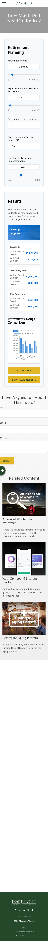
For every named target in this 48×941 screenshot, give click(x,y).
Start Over (24, 370)
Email (3, 422)
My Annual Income (17, 60)
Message (4, 437)
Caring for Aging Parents (20, 638)
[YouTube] (28, 910)
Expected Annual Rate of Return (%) (21, 138)
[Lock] (32, 910)
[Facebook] (15, 910)
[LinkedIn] (23, 910)
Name (3, 407)
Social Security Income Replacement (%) (20, 159)
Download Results (24, 379)
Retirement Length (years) (22, 119)
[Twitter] (19, 910)
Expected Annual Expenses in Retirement (23, 90)
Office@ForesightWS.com (24, 921)
